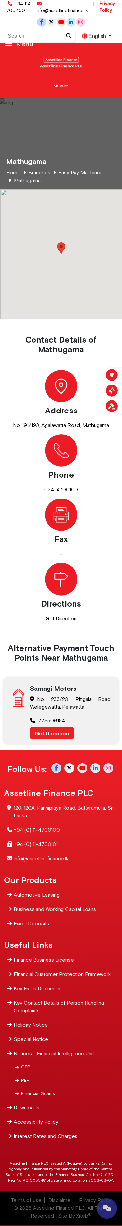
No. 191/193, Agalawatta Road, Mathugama (61, 425)
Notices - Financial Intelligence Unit (54, 1053)
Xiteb (84, 1216)
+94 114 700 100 (19, 7)
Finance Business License (44, 960)
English (97, 36)
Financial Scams (38, 1093)
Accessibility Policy (36, 1122)
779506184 (51, 720)
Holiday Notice (31, 1025)
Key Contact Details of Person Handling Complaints (59, 1006)
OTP (25, 1066)
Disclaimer (60, 1200)
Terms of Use (26, 1200)
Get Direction (61, 618)
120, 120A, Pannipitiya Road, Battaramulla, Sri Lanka (64, 811)
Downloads (26, 1107)
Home (13, 172)
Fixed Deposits (31, 923)
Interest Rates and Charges (45, 1136)
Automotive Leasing (37, 895)
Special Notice (31, 1039)
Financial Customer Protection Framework (62, 974)
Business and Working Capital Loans (55, 909)
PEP (25, 1080)
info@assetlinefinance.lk (62, 10)
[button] (61, 248)
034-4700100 (61, 489)
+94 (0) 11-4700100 (37, 830)
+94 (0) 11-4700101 (36, 844)
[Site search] (68, 36)
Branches (39, 172)
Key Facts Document (38, 988)
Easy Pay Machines (80, 172)
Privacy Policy (107, 7)
